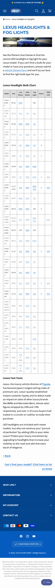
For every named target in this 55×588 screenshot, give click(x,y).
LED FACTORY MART (23, 553)
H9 (27, 113)
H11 (20, 113)
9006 (20, 124)
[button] (4, 11)
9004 (20, 103)
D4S (48, 177)
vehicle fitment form (16, 70)
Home (7, 19)
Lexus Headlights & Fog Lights (23, 19)
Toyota (46, 384)
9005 (27, 124)
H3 (34, 124)
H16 (34, 189)
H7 (20, 135)
